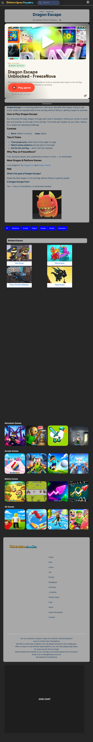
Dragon (34, 228)
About (51, 607)
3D (7, 228)
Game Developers (56, 612)
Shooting (52, 587)
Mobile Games (11, 479)
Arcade (25, 228)
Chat (50, 602)
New (50, 562)
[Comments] (60, 20)
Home (51, 557)
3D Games (9, 507)
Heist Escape (19, 263)
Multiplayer (53, 582)
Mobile (51, 228)
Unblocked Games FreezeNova (46, 20)
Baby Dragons (59, 263)
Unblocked (62, 228)
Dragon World (44, 165)
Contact (52, 617)
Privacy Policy (54, 597)
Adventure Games (13, 423)
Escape (43, 228)
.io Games (52, 592)
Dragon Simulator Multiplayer (19, 285)
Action (51, 567)
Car (50, 572)
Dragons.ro (29, 165)
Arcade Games (11, 451)
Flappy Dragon (60, 285)
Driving (51, 577)
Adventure (15, 228)
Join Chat (44, 699)
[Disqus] (46, 328)
